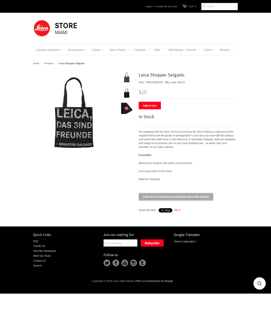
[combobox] (219, 6)
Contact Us (39, 260)
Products (49, 63)
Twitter (107, 262)
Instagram (133, 262)
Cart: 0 (192, 6)
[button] (259, 283)
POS (138, 281)
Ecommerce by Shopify (160, 281)
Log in (148, 6)
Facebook (115, 262)
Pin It (177, 210)
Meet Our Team (42, 255)
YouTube (124, 262)
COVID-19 (39, 246)
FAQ (35, 241)
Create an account (166, 6)
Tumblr (142, 262)
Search (37, 265)
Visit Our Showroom (44, 251)
